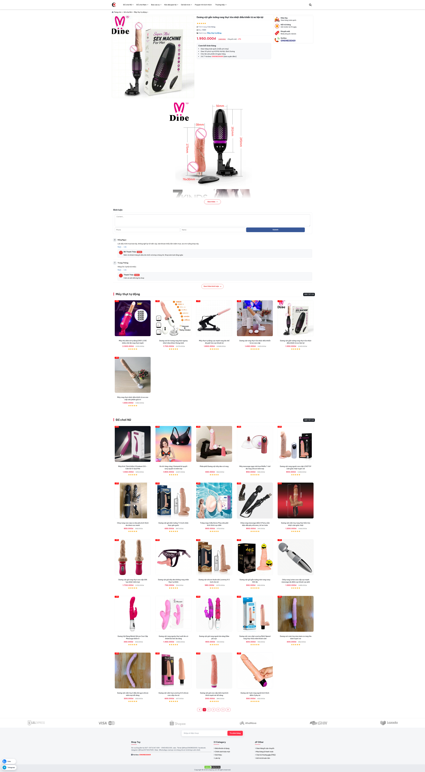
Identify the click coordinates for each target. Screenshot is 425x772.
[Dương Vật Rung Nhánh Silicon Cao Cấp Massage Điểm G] (133, 614)
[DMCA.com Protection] (212, 767)
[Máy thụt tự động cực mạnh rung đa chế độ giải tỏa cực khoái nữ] (214, 318)
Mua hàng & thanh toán (264, 752)
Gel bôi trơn (185, 5)
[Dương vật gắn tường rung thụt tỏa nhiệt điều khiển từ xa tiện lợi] (296, 318)
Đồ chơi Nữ (123, 420)
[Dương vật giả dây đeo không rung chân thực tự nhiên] (173, 557)
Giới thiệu (218, 755)
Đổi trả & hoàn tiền (263, 758)
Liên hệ (217, 758)
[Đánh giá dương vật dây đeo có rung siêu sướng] (214, 444)
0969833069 (288, 40)
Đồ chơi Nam (141, 5)
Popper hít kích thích (203, 5)
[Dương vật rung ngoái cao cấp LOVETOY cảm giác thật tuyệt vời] (296, 444)
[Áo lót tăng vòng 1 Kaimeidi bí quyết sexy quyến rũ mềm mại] (173, 444)
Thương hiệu (220, 5)
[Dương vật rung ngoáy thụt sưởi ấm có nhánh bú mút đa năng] (173, 614)
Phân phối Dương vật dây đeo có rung (214, 466)
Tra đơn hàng (235, 733)
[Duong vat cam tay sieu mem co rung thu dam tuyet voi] (296, 614)
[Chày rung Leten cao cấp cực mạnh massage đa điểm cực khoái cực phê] (296, 557)
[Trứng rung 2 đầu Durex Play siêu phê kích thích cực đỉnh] (214, 500)
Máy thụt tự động (214, 33)
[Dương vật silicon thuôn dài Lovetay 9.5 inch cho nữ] (214, 557)
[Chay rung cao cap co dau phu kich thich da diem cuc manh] (133, 500)
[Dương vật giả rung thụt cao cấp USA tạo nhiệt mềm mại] (133, 557)
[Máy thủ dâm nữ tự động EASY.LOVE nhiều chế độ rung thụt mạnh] (133, 318)
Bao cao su (155, 5)
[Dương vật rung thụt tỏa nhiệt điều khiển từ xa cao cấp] (255, 318)
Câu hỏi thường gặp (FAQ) (266, 755)
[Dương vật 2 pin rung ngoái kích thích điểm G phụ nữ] (255, 670)
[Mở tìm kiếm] (310, 5)
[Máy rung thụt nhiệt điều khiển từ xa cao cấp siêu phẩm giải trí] (133, 375)
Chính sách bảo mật (222, 752)
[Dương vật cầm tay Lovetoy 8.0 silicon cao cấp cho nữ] (173, 670)
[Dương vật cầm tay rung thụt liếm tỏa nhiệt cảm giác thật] (296, 500)
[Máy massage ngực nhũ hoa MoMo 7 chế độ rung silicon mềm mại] (255, 444)
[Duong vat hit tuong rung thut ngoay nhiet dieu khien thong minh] (173, 318)
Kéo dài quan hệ (170, 5)
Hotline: (142, 755)
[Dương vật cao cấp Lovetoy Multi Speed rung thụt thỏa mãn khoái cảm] (255, 614)
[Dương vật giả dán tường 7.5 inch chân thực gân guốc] (173, 500)
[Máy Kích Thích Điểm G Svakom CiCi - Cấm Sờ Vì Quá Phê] (133, 444)
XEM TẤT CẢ (309, 294)
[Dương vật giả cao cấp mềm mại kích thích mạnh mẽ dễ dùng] (214, 670)
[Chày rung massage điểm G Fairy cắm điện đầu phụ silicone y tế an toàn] (255, 500)
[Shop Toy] (114, 5)
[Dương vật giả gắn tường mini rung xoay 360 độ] (255, 557)
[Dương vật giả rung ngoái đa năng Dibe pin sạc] (214, 614)
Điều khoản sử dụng (222, 748)
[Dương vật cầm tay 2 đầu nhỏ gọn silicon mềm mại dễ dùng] (133, 670)
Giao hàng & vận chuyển (265, 748)
